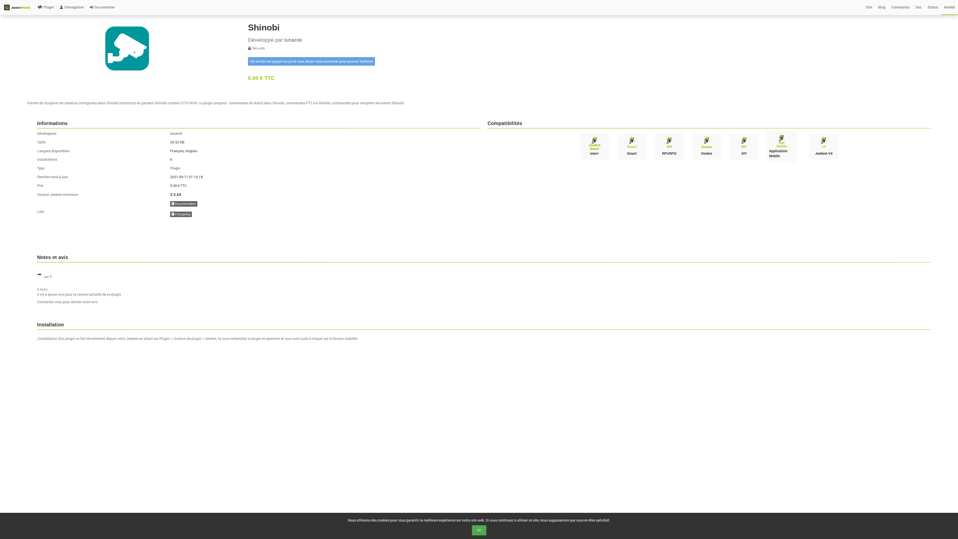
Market (949, 7)
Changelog (182, 214)
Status (933, 7)
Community (900, 7)
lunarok (293, 40)
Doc (919, 7)
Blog (881, 7)
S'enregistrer (74, 7)
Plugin (49, 7)
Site (869, 7)
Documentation (185, 204)
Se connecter (105, 7)
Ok (479, 530)
